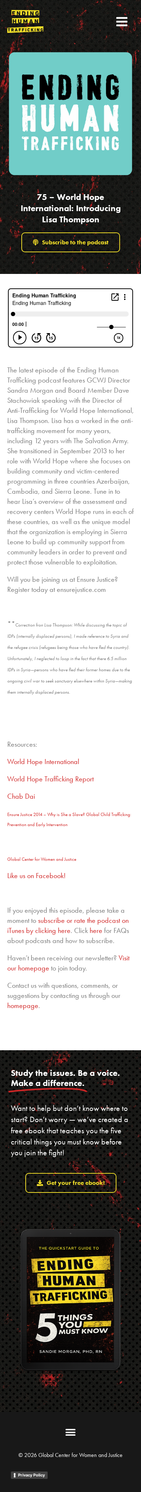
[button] (71, 1433)
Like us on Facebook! (36, 875)
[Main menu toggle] (122, 22)
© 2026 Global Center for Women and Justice (70, 1455)
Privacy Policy (31, 1475)
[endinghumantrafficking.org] (25, 21)
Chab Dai (21, 796)
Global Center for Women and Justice (41, 859)
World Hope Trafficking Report (50, 779)
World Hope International (43, 761)
